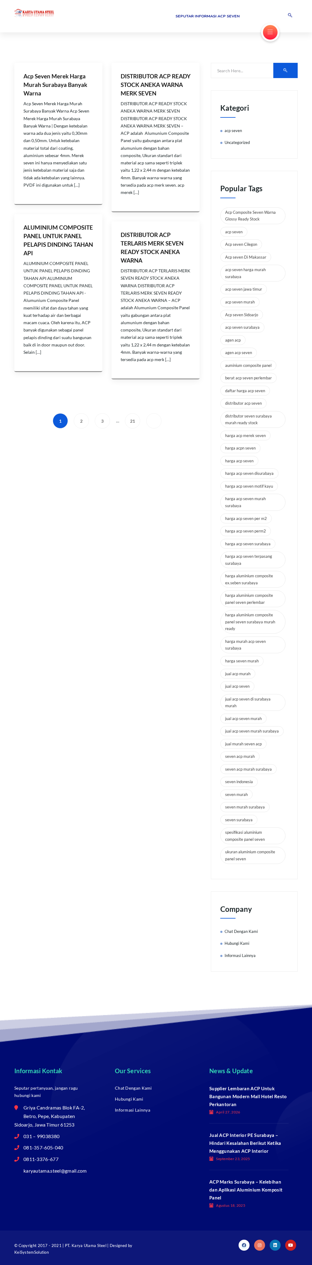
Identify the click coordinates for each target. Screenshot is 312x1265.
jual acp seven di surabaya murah (248, 702)
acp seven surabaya (242, 327)
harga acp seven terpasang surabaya (248, 560)
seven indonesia (239, 781)
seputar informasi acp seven (208, 16)
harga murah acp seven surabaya (245, 645)
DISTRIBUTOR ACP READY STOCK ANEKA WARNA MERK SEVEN (155, 85)
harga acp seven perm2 (245, 531)
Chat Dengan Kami (241, 931)
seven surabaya (239, 819)
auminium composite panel (248, 365)
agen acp (233, 340)
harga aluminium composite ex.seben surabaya (249, 579)
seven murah (236, 794)
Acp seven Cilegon (241, 244)
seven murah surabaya (245, 807)
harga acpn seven (240, 448)
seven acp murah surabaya (248, 769)
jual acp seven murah (243, 718)
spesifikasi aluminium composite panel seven (245, 836)
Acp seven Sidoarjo (241, 314)
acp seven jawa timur (243, 289)
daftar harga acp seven (245, 390)
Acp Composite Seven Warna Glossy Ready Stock (250, 216)
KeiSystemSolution (31, 1252)
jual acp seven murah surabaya (252, 731)
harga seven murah (242, 660)
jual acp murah (237, 673)
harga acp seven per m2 (246, 518)
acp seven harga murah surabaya (245, 273)
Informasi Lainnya (240, 955)
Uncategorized (237, 142)
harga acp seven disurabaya (249, 473)
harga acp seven (239, 460)
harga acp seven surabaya (248, 543)
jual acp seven (237, 686)
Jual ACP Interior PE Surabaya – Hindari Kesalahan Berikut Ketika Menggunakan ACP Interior (245, 1143)
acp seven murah (240, 301)
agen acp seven (238, 352)
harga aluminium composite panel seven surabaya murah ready (250, 621)
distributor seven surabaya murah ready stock (248, 419)
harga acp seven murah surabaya (245, 502)
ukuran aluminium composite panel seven (250, 855)
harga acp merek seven (245, 435)
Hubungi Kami (237, 943)
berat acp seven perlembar (248, 377)
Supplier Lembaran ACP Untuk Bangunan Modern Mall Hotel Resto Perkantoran (248, 1096)
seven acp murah (240, 756)
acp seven (233, 130)
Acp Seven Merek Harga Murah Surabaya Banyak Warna (55, 85)
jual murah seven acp (243, 743)
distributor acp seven (243, 403)
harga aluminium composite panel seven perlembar (249, 599)
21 (132, 421)
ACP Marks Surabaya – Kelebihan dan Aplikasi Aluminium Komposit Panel (245, 1189)
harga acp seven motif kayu (249, 486)
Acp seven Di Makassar (245, 257)
